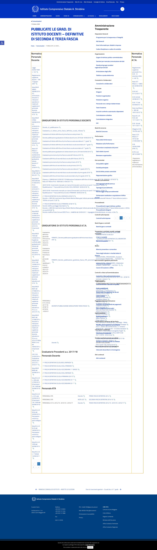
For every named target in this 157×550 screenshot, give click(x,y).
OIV (97, 123)
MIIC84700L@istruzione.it (89, 510)
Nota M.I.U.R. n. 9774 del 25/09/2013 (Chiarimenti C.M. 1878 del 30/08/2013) (36, 399)
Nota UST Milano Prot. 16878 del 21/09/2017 (57, 181)
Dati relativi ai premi (102, 151)
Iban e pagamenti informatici (105, 308)
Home (32, 46)
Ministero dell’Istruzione (109, 520)
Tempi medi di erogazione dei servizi (107, 292)
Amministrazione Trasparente (65, 2)
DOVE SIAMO (115, 16)
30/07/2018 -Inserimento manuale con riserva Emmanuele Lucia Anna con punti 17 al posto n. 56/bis (74, 185)
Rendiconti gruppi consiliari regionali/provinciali (104, 66)
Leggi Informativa (90, 545)
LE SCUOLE (91, 16)
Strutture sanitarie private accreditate (108, 341)
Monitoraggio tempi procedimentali (107, 191)
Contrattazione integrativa (104, 119)
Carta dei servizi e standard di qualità (107, 284)
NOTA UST (81, 399)
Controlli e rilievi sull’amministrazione (108, 276)
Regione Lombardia (108, 517)
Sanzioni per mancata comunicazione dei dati (110, 61)
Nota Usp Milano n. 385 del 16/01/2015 (137, 110)
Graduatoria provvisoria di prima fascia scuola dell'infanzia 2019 (62, 155)
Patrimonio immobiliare (103, 264)
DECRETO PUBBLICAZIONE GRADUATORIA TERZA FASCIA (69, 306)
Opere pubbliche (101, 317)
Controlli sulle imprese (103, 218)
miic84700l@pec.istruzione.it (90, 507)
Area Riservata (110, 2)
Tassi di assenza (101, 107)
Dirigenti (98, 92)
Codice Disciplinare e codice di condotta (108, 49)
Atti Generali (100, 41)
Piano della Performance (104, 140)
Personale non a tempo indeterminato (108, 104)
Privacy (122, 2)
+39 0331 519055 (60, 509)
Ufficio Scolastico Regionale (110, 527)
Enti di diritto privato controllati (106, 171)
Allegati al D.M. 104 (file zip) (136, 130)
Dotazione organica (102, 100)
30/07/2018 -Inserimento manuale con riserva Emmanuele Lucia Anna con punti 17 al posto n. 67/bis (74, 190)
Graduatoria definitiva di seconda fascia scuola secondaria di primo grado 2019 (66, 172)
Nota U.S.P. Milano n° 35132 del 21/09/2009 (136, 138)
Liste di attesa (100, 296)
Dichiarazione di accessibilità (86, 514)
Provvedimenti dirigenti (103, 210)
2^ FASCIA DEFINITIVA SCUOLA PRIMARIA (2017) (58, 376)
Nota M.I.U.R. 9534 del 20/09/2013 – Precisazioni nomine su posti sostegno (36, 415)
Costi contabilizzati (102, 288)
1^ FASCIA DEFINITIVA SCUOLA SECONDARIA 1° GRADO (60, 369)
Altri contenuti (100, 358)
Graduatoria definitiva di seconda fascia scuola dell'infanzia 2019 (62, 158)
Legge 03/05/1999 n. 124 (36, 70)
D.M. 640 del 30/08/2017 (136, 98)
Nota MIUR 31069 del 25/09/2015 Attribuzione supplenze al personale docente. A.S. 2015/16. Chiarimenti (36, 219)
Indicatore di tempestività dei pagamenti (108, 304)
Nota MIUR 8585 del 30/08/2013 (36, 370)
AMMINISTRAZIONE (46, 16)
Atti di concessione (102, 241)
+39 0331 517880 (60, 513)
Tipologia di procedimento (104, 188)
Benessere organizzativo (103, 155)
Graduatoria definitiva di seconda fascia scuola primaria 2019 (61, 165)
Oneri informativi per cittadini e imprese (108, 45)
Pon (117, 2)
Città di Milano (107, 513)
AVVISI (58, 16)
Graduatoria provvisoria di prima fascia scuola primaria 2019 (61, 162)
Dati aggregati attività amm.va (105, 184)
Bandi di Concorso (102, 131)
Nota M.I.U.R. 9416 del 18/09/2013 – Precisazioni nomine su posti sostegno (36, 431)
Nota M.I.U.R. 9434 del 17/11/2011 (136, 118)
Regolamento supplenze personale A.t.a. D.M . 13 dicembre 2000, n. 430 (137, 73)
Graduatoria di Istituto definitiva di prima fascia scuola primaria (61, 134)
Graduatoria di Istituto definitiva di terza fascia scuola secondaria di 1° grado (66, 148)
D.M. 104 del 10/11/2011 (136, 124)
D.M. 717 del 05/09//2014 (136, 103)
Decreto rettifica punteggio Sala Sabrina (55, 206)
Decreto (54, 342)
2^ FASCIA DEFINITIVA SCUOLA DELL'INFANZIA (57, 373)
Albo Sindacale (88, 2)
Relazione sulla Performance (105, 144)
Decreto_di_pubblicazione (50, 127)
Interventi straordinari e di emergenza (108, 350)
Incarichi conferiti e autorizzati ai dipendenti (109, 111)
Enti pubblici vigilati (102, 164)
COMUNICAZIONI (78, 16)
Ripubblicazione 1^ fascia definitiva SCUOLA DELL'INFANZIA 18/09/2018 (65, 187)
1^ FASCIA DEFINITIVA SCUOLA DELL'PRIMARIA (57, 366)
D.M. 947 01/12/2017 (136, 92)
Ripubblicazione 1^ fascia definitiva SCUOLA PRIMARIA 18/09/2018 (63, 193)
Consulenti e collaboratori (104, 84)
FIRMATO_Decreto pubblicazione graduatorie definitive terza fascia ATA (72, 239)
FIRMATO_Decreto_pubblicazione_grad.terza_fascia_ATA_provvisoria (73, 260)
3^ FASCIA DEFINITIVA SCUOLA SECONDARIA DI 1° (58, 383)
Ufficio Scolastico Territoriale (110, 524)
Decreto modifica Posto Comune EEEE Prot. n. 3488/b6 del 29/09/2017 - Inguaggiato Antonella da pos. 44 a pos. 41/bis (79, 212)
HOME (34, 16)
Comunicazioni (36, 21)
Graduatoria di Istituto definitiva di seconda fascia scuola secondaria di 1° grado (67, 145)
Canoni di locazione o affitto (105, 268)
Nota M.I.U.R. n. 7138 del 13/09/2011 (36, 454)
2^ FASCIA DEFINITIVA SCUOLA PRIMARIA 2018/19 (58, 204)
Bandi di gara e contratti (103, 226)
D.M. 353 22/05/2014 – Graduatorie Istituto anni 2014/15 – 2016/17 (36, 359)
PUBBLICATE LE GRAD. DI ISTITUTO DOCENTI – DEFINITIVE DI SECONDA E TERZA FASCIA (57, 34)
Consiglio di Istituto (99, 2)
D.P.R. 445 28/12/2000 (136, 153)
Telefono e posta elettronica (105, 75)
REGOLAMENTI (103, 16)
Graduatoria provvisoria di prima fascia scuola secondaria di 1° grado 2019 (65, 169)
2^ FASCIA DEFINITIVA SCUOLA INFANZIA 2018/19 (58, 196)
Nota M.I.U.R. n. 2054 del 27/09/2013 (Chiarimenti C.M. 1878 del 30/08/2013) (36, 383)
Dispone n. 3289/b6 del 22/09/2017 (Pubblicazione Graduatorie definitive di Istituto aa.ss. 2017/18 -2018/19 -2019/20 (79, 179)
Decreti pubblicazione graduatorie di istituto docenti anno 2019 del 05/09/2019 (67, 152)
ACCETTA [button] (90, 547)
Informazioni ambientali (103, 333)
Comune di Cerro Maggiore (110, 510)
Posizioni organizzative (103, 96)
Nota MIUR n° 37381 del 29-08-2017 (36, 173)
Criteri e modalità (101, 237)
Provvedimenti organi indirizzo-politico (108, 206)
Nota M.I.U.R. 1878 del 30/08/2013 (36, 444)
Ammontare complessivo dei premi (107, 147)
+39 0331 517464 (60, 511)
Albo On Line (78, 2)
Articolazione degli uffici (103, 71)
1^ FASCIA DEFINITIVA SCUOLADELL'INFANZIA (57, 362)
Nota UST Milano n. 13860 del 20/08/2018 (137, 84)
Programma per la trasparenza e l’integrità (109, 37)
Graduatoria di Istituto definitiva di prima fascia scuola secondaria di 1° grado (66, 141)
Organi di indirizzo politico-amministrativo (109, 57)
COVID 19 (66, 16)
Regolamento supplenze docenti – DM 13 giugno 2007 (36, 79)
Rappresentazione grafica (104, 175)
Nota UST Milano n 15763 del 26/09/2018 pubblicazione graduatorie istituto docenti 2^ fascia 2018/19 (36, 158)
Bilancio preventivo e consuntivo (106, 249)
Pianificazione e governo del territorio (108, 325)
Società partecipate (102, 168)
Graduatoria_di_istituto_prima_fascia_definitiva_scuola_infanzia (63, 131)
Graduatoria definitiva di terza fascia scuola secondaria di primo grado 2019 (65, 176)
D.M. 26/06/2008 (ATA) (136, 146)
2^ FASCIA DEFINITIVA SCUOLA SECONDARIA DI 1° (58, 380)
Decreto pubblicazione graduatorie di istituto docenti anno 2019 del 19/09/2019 (67, 138)
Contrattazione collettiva (104, 115)
